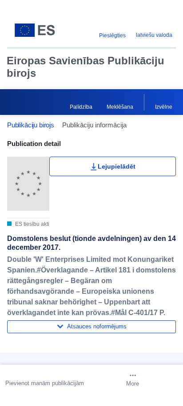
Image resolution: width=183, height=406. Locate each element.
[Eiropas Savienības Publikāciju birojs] (36, 30)
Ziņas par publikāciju (52, 355)
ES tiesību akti (31, 224)
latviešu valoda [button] (154, 35)
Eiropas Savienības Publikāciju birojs (85, 67)
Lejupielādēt (116, 166)
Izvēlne (163, 107)
